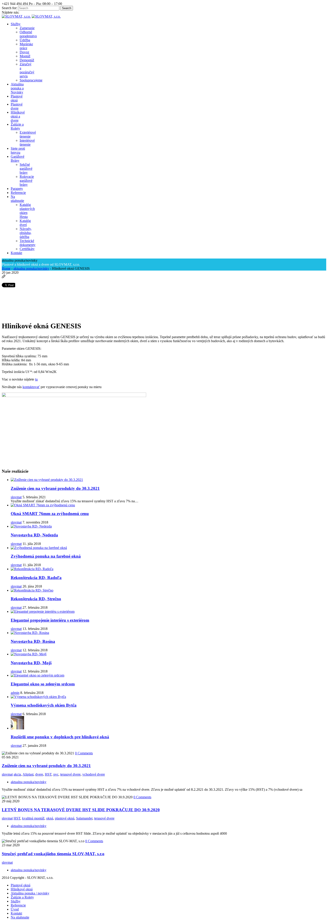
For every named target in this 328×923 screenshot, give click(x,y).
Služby (16, 901)
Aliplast (28, 774)
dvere (39, 774)
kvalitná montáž (33, 818)
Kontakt (16, 913)
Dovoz (24, 52)
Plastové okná (20, 885)
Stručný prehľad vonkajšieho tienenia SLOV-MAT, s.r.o (53, 853)
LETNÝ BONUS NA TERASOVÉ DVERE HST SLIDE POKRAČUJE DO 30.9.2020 (81, 809)
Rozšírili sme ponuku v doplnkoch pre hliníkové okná (60, 737)
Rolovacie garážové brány (27, 180)
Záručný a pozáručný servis (27, 70)
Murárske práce (26, 46)
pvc (55, 774)
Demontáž (27, 60)
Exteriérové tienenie (28, 134)
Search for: (9, 8)
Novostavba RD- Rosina (33, 641)
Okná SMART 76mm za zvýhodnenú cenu (50, 513)
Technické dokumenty (27, 243)
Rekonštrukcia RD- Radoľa (36, 577)
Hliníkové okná (22, 889)
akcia (17, 774)
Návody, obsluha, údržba (26, 233)
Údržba (25, 40)
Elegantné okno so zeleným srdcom (43, 684)
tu (36, 379)
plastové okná (64, 818)
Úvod (15, 909)
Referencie (18, 905)
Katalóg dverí (25, 223)
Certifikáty (27, 249)
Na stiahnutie (20, 917)
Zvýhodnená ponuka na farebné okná (46, 556)
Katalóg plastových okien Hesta (27, 211)
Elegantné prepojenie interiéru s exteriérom (50, 620)
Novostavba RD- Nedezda (34, 535)
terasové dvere (70, 774)
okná (49, 818)
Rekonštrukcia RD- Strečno (36, 598)
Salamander (84, 818)
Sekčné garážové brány (26, 168)
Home (6, 268)
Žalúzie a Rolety (22, 897)
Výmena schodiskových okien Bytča (44, 705)
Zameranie (27, 28)
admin (15, 693)
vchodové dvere (93, 774)
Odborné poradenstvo (28, 34)
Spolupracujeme (31, 80)
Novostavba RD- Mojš (31, 662)
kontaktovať (31, 387)
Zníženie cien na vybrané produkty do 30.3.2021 (55, 488)
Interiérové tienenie (27, 142)
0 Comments (84, 753)
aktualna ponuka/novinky (31, 268)
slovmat (16, 497)
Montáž (25, 56)
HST (48, 774)
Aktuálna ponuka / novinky (30, 893)
